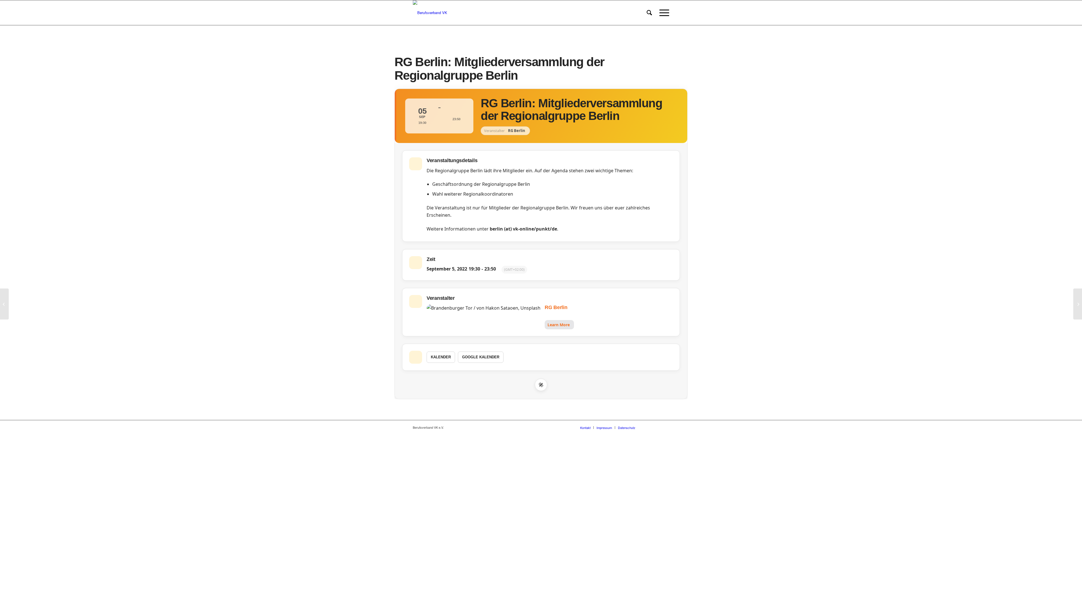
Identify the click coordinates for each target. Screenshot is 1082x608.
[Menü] (662, 12)
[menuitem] (649, 12)
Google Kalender (480, 357)
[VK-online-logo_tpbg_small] (430, 12)
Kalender (441, 357)
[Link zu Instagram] (656, 427)
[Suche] (649, 12)
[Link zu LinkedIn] (665, 427)
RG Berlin (556, 307)
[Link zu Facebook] (648, 427)
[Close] (541, 385)
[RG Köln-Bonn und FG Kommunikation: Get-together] (4, 304)
